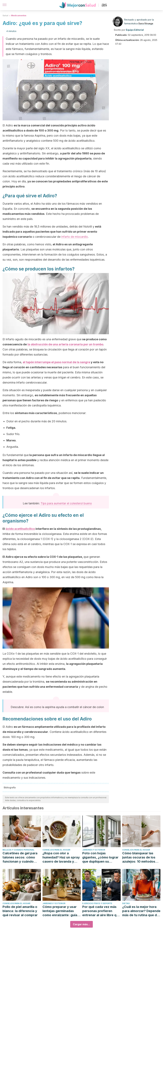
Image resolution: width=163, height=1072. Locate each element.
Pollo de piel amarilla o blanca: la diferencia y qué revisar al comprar (20, 911)
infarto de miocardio (74, 236)
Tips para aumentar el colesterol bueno (66, 503)
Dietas (126, 903)
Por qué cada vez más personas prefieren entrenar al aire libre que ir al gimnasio (101, 911)
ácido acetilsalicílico (20, 528)
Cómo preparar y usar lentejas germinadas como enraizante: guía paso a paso (60, 911)
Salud (5, 15)
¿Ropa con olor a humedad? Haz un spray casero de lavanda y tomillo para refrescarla (61, 857)
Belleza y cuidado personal (18, 850)
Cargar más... (81, 924)
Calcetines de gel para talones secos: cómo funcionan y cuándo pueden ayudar (20, 857)
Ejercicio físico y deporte (97, 903)
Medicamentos (18, 15)
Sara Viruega (145, 23)
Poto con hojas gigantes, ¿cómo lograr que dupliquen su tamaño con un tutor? (100, 857)
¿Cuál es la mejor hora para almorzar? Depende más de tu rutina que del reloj (141, 911)
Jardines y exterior (93, 850)
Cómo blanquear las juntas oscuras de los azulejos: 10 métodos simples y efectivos (138, 857)
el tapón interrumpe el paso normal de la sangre (56, 362)
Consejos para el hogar (56, 850)
